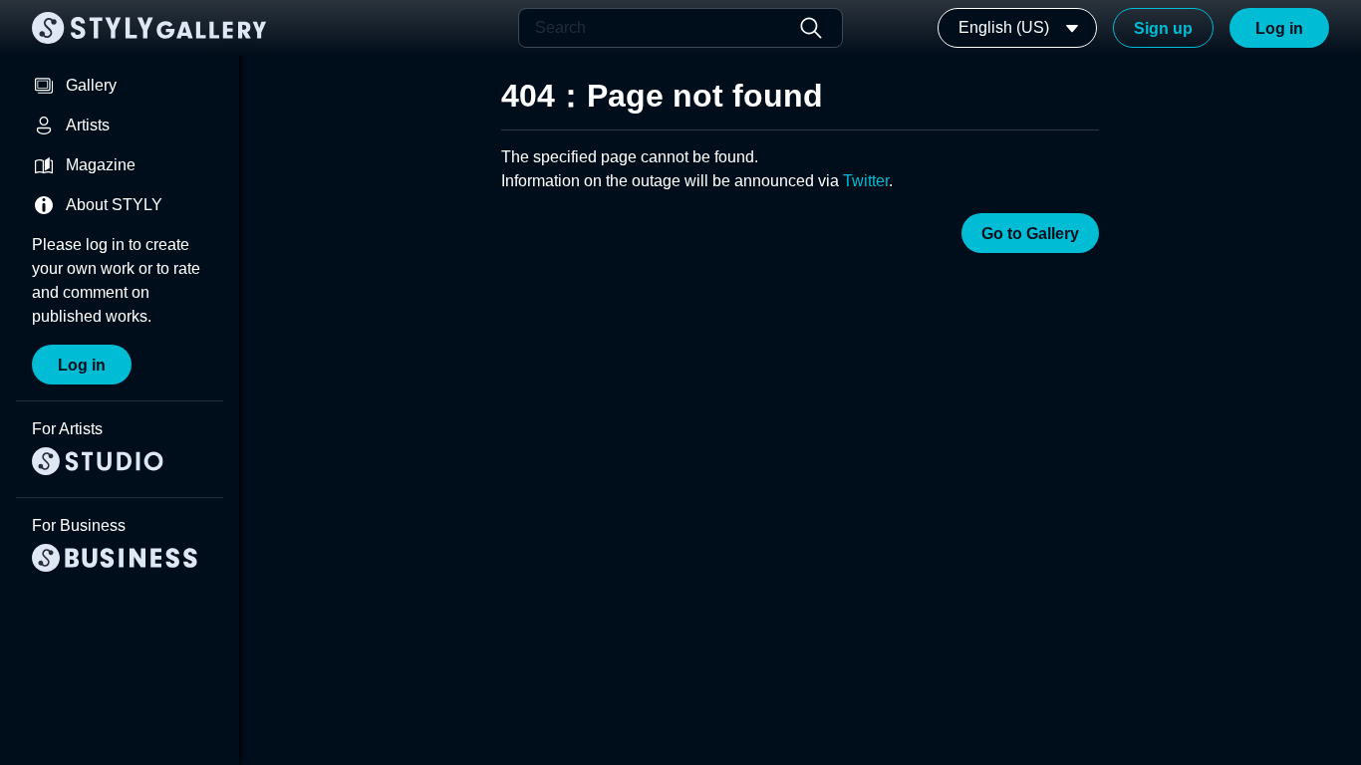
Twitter (866, 180)
